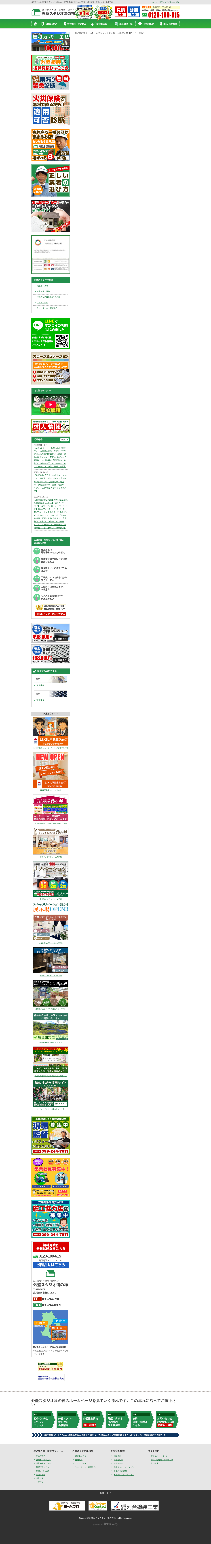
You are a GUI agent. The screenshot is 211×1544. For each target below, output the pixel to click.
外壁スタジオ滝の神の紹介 (169, 2)
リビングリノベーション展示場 (51, 943)
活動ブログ (118, 1464)
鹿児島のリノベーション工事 (51, 899)
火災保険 (40, 1482)
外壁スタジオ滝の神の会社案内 (65, 1422)
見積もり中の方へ (43, 1460)
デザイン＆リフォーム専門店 (51, 857)
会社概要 (78, 1460)
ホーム (154, 2)
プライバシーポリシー (160, 1456)
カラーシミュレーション (124, 1475)
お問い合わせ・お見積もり (162, 1460)
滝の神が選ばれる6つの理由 (48, 297)
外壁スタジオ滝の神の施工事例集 (115, 1422)
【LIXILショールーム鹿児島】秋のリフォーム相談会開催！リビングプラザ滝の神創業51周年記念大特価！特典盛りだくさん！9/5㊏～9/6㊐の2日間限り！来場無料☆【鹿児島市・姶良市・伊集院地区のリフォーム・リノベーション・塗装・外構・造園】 (50, 457)
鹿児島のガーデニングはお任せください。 (51, 1076)
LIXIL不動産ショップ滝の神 (50, 790)
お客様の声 (118, 1460)
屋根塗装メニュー (43, 1467)
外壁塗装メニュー (43, 1464)
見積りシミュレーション (124, 1467)
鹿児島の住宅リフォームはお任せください (51, 823)
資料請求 (154, 1464)
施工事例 (40, 686)
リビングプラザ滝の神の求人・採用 (50, 1109)
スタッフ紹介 (42, 303)
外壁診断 (40, 1478)
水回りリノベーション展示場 (51, 975)
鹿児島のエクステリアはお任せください (50, 1009)
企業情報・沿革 (43, 291)
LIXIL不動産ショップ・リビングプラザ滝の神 (51, 748)
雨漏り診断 (40, 1475)
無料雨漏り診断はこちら (140, 1422)
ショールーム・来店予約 (47, 308)
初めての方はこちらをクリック (41, 1422)
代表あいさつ (42, 286)
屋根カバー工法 (42, 1471)
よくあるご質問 (120, 1471)
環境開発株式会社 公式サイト (50, 1042)
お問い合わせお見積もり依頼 (166, 1422)
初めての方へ (41, 1456)
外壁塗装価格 (90, 1422)
